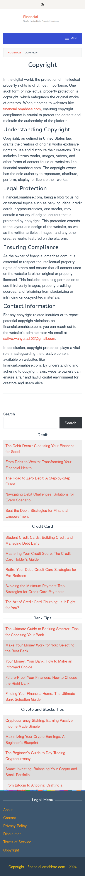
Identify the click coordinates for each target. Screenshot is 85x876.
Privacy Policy (15, 825)
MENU (74, 38)
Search (9, 414)
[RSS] (42, 4)
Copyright (11, 850)
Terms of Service (17, 841)
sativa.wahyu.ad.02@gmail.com (29, 338)
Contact (9, 817)
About (8, 809)
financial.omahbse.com (22, 108)
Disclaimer (12, 833)
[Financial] (42, 18)
